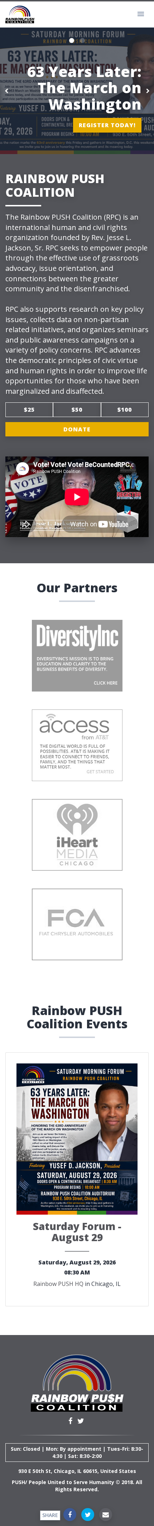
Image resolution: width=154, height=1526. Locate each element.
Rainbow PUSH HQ (58, 1284)
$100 (124, 409)
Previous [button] (6, 91)
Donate (77, 429)
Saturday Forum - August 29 (77, 1231)
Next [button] (147, 91)
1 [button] (71, 40)
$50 (77, 409)
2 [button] (82, 40)
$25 (29, 409)
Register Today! (107, 125)
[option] (77, 91)
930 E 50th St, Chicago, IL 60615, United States (77, 1471)
